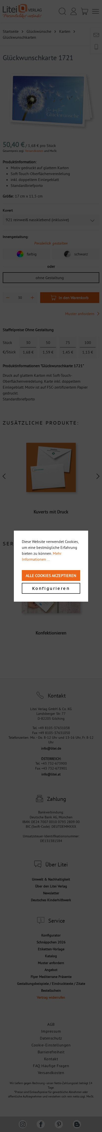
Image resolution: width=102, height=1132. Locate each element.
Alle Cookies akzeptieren (51, 575)
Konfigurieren (51, 588)
